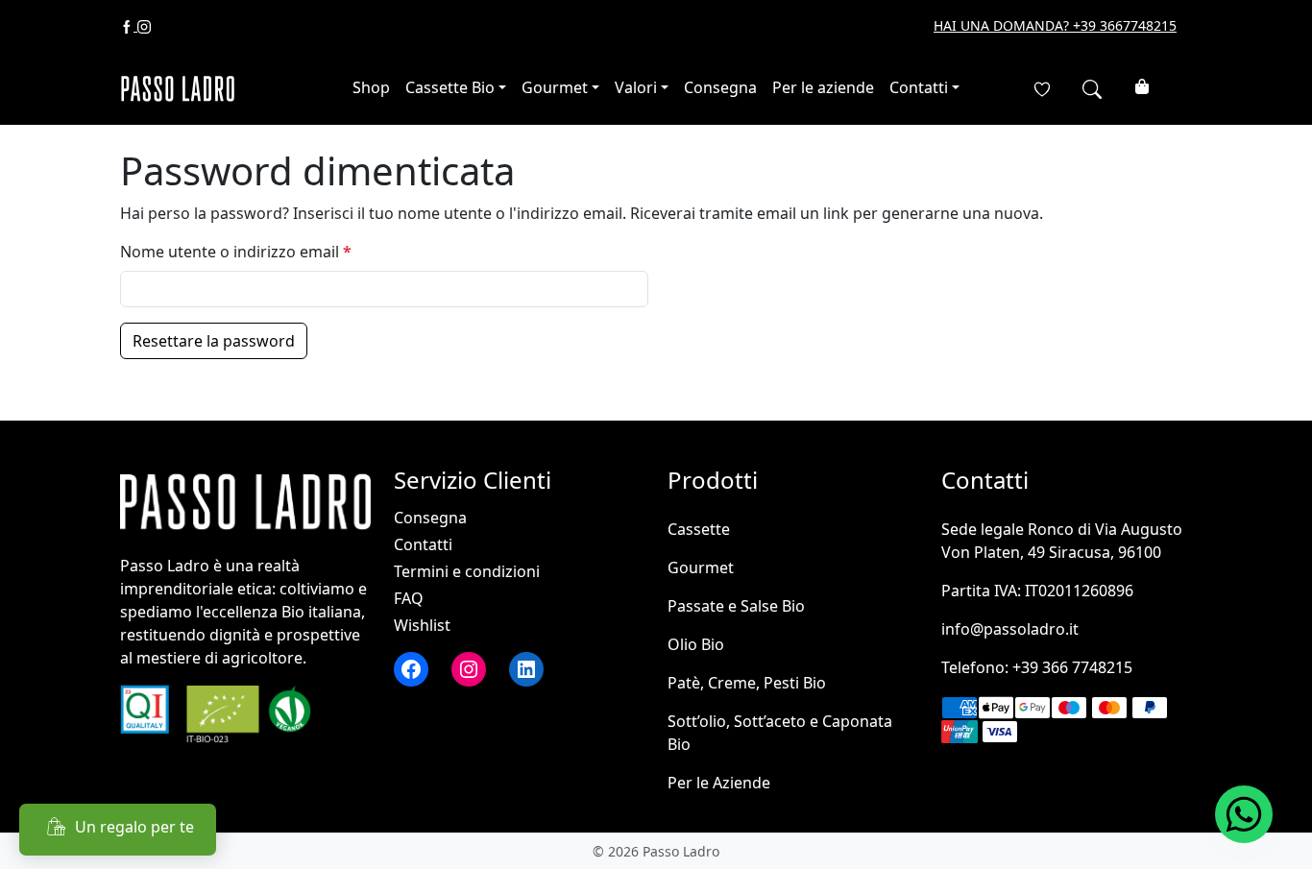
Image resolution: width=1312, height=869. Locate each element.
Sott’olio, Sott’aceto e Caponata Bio (780, 733)
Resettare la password (214, 340)
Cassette (699, 529)
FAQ (409, 598)
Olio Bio (696, 644)
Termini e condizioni (467, 571)
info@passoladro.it (1010, 629)
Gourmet (555, 87)
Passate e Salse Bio (736, 605)
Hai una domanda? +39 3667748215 (1055, 25)
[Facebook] (128, 25)
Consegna (720, 87)
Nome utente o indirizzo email (268, 251)
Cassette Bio (450, 87)
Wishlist (422, 625)
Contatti (918, 87)
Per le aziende (823, 87)
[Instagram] (144, 25)
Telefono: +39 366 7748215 (1036, 667)
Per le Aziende (719, 782)
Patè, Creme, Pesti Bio (747, 682)
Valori (636, 87)
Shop (371, 87)
